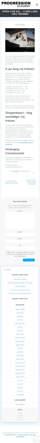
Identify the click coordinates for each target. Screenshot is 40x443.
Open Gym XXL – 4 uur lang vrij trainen (20, 293)
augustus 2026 (20, 309)
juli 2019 (20, 380)
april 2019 (20, 391)
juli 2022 (20, 320)
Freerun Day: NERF (20, 286)
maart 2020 (20, 355)
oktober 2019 (20, 370)
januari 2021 (20, 334)
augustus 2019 (20, 377)
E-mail (20, 239)
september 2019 (20, 373)
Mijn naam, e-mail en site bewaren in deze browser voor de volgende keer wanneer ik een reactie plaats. (20, 254)
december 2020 (20, 338)
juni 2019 (20, 384)
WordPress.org (20, 419)
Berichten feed (20, 415)
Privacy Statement (23, 434)
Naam (20, 232)
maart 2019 (20, 395)
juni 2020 (20, 348)
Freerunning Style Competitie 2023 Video (20, 283)
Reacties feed (20, 417)
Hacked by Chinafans (20, 279)
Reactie (20, 211)
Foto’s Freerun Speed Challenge (20, 290)
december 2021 (20, 323)
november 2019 (20, 366)
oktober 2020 (20, 341)
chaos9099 (15, 171)
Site (20, 245)
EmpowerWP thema (10, 434)
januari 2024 (20, 313)
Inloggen (20, 413)
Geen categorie (20, 24)
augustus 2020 (20, 345)
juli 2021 (20, 327)
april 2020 (20, 352)
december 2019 (20, 363)
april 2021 (20, 330)
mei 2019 (20, 388)
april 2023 (20, 316)
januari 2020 (20, 359)
